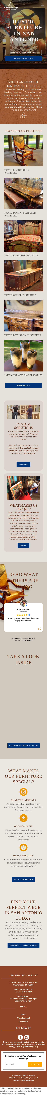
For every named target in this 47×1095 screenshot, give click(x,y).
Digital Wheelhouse (27, 1080)
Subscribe (35, 1064)
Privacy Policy (16, 1075)
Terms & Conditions (28, 1075)
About (23, 1014)
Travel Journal (23, 1018)
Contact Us (23, 1022)
